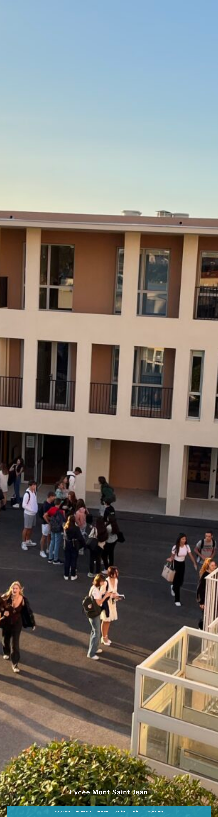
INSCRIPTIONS (155, 811)
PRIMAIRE (103, 811)
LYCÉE (135, 811)
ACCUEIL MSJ (62, 811)
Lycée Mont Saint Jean (109, 792)
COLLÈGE (120, 811)
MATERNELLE (83, 811)
